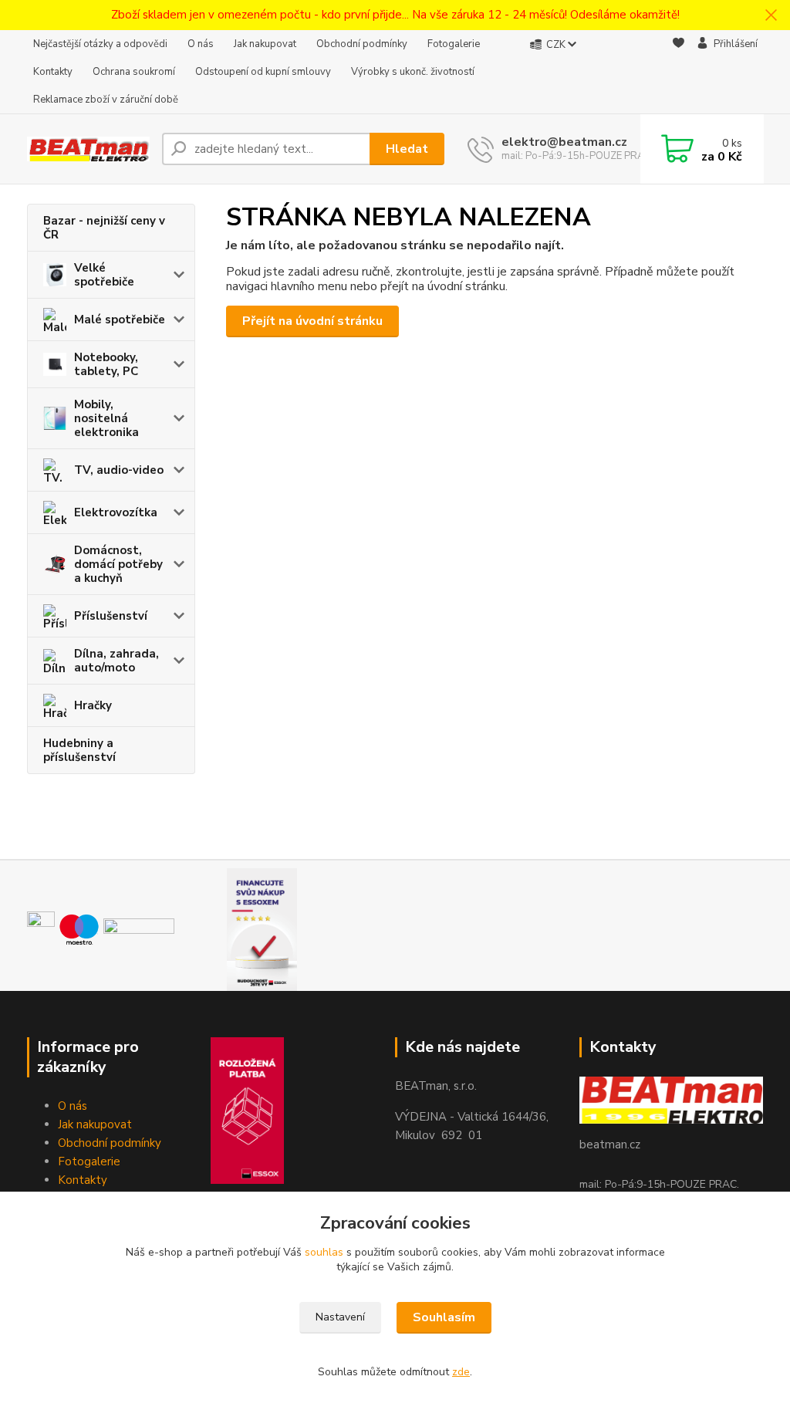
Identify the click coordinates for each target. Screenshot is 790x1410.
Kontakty (53, 72)
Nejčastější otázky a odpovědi (100, 44)
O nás (200, 44)
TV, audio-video (119, 470)
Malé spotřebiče (119, 319)
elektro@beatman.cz (564, 142)
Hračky (93, 705)
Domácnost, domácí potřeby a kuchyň (118, 564)
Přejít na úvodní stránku (312, 321)
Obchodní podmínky (361, 44)
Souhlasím (444, 1317)
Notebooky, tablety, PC (106, 364)
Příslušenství (110, 616)
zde (461, 1371)
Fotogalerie (453, 44)
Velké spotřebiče (104, 274)
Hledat (407, 148)
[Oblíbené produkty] (678, 72)
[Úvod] (88, 149)
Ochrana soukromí (134, 72)
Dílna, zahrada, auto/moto (116, 660)
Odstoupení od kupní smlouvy (263, 72)
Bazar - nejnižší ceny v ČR (104, 227)
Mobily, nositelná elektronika (106, 418)
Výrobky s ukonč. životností (412, 72)
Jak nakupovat (265, 44)
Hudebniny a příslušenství (79, 750)
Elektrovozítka (115, 512)
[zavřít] (770, 15)
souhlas (324, 1252)
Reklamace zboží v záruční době (105, 100)
